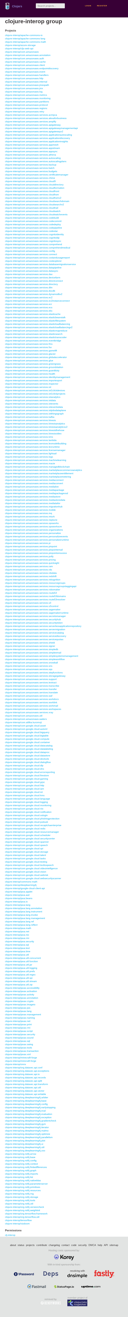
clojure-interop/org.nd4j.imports (21, 1173)
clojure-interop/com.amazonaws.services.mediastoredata (35, 500)
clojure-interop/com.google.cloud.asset (25, 725)
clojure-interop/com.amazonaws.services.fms (28, 344)
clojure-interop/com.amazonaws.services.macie (30, 463)
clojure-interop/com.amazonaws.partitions (27, 101)
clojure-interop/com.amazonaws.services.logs (29, 456)
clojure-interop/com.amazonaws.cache (25, 61)
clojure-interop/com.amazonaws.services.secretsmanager (35, 616)
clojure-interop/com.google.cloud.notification (28, 812)
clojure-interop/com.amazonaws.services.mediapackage (34, 490)
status (21, 1245)
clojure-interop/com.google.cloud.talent (25, 855)
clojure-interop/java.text (17, 948)
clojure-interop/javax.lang (18, 1011)
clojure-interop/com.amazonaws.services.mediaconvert (34, 483)
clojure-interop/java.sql (17, 944)
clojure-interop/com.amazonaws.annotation (27, 55)
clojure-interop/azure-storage (20, 45)
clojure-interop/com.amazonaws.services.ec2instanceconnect (37, 300)
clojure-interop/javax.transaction (22, 1051)
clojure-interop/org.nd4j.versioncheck (24, 1207)
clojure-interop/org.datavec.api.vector (24, 1090)
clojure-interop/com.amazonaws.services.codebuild (32, 217)
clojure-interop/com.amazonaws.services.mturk (30, 516)
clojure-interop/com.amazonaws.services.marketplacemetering (38, 476)
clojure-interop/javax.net (17, 1021)
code (73, 1245)
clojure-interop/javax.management (23, 1014)
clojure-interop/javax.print (18, 1024)
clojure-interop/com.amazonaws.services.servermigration (35, 629)
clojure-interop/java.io (16, 901)
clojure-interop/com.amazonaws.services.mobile (30, 510)
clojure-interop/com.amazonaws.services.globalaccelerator (36, 357)
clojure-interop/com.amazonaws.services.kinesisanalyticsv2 (36, 427)
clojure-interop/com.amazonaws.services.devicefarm (32, 277)
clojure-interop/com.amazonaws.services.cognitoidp (32, 237)
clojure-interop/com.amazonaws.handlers (26, 75)
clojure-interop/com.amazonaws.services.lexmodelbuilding (35, 443)
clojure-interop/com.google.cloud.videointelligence (31, 868)
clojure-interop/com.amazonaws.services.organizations (34, 529)
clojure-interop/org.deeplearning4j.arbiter (26, 1097)
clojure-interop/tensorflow (18, 1220)
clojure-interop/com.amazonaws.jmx (24, 88)
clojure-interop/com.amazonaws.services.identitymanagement (37, 377)
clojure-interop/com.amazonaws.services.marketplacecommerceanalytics (43, 470)
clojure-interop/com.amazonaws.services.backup (30, 164)
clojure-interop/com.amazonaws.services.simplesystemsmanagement (41, 656)
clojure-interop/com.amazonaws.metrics (26, 95)
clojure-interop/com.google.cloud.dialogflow (28, 762)
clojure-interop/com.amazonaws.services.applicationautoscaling (38, 134)
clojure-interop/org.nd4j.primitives (22, 1187)
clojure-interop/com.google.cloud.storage (26, 851)
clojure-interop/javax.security (20, 1034)
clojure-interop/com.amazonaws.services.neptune (31, 520)
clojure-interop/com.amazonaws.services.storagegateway (35, 676)
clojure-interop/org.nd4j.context (21, 1163)
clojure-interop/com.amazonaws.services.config (30, 251)
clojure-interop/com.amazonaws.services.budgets (31, 171)
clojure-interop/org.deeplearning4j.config (26, 1104)
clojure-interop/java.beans (18, 898)
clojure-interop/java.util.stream (21, 981)
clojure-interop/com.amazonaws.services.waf (28, 695)
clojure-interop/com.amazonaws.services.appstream (32, 148)
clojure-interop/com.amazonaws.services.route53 (31, 593)
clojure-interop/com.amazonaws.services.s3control (31, 606)
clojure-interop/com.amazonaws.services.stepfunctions (34, 672)
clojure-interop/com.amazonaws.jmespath (27, 85)
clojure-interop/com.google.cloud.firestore (27, 775)
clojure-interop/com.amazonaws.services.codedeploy (33, 224)
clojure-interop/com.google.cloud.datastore (27, 755)
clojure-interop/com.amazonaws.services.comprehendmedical (37, 247)
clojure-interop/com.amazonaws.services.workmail (31, 705)
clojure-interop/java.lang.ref (19, 921)
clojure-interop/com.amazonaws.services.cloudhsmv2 (33, 198)
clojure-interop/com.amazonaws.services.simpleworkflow (35, 659)
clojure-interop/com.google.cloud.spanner (27, 841)
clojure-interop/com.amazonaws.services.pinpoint (31, 546)
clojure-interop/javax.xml (18, 1054)
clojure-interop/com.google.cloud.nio (24, 808)
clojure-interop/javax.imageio (20, 1004)
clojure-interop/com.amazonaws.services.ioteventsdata (34, 407)
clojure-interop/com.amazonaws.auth (24, 58)
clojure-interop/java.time (17, 951)
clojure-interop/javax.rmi (17, 1027)
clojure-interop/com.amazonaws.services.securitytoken (34, 622)
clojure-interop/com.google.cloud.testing (26, 861)
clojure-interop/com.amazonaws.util (23, 715)
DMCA (92, 1245)
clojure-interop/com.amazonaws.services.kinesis (30, 420)
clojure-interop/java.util (17, 954)
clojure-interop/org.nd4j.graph (20, 1170)
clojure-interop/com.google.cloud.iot (24, 792)
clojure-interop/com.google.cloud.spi (24, 848)
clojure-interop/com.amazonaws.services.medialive (32, 486)
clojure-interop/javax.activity (19, 994)
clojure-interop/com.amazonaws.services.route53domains (35, 596)
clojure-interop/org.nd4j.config (20, 1160)
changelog (54, 1245)
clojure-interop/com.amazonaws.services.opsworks (32, 523)
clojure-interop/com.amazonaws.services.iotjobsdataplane (35, 410)
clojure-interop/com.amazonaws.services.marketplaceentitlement (39, 473)
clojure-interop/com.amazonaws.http (24, 78)
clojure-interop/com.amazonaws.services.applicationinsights (36, 141)
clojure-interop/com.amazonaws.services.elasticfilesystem (35, 320)
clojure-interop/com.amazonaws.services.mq (28, 513)
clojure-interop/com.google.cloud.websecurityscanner (33, 878)
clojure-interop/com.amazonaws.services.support (31, 679)
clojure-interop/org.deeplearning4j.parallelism (29, 1137)
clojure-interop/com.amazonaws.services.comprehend (33, 244)
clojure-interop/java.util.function (21, 961)
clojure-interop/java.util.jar (18, 964)
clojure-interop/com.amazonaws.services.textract (30, 682)
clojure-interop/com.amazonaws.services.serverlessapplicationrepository (43, 626)
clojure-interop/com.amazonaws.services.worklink (31, 702)
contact (66, 1245)
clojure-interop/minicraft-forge (20, 1061)
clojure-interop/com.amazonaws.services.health (30, 373)
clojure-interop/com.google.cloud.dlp (24, 765)
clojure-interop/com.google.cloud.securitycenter (30, 838)
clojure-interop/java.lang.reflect (21, 924)
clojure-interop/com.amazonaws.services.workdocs (32, 699)
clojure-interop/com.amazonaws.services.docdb (30, 290)
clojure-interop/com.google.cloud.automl (26, 729)
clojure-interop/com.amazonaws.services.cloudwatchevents (36, 214)
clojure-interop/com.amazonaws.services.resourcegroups (35, 583)
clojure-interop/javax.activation (21, 991)
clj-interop (10, 1235)
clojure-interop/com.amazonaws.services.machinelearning (35, 460)
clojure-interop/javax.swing (19, 1044)
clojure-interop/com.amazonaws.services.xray (29, 712)
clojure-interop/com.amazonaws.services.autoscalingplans (35, 161)
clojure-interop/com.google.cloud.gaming (26, 778)
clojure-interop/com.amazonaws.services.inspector (31, 383)
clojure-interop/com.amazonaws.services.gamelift (31, 350)
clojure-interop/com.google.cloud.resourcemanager (32, 832)
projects (30, 1245)
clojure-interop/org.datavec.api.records (25, 1077)
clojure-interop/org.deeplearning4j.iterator (27, 1127)
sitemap (114, 1245)
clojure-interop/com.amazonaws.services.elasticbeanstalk (35, 317)
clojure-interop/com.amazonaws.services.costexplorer (33, 261)
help (100, 1245)
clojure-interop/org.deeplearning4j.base (25, 1100)
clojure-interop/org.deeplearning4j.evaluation (28, 1114)
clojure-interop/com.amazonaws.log (23, 91)
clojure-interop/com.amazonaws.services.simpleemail (33, 652)
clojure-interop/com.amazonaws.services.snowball (31, 662)
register (102, 6)
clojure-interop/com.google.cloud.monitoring (28, 805)
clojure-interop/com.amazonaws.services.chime (30, 178)
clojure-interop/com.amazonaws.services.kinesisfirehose (34, 430)
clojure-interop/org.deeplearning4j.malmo (26, 1130)
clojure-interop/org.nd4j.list (19, 1177)
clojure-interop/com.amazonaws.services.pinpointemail (34, 549)
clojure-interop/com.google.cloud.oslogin (26, 815)
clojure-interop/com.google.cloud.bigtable (26, 735)
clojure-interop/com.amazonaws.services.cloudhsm (32, 194)
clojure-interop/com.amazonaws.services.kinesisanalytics (35, 423)
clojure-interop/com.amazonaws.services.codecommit (33, 221)
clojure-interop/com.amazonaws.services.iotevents (31, 403)
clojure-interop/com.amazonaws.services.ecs (28, 307)
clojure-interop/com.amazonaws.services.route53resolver (35, 599)
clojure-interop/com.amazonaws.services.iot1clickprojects (35, 393)
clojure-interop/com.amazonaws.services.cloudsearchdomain (37, 201)
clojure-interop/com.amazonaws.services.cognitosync (33, 241)
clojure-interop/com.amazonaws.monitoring (27, 98)
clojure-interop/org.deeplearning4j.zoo (25, 1150)
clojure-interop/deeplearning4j (20, 885)
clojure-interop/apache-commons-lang (25, 38)
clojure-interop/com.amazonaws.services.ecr (28, 304)
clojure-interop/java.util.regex (20, 974)
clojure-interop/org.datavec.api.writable (25, 1094)
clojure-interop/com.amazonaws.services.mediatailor (32, 503)
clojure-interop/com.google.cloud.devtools (27, 759)
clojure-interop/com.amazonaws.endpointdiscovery (31, 68)
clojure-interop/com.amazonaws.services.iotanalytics (32, 397)
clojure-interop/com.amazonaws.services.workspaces (33, 709)
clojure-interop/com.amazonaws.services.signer (30, 646)
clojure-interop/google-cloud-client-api (25, 888)
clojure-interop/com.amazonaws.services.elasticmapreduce (36, 330)
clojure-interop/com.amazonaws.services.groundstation (34, 367)
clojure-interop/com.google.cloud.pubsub (26, 822)
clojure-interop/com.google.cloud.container (27, 742)
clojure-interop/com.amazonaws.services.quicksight (32, 563)
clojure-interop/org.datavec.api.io (22, 1074)
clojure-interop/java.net (17, 931)
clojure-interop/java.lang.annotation (23, 908)
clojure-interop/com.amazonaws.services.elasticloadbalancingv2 (38, 327)
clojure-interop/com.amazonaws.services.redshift (30, 576)
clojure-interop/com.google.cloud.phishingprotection (32, 818)
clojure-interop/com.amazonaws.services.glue (29, 360)
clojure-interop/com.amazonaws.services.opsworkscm (33, 526)
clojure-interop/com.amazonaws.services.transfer (31, 689)
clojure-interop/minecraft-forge (21, 1057)
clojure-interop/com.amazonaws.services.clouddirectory (34, 184)
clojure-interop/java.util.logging (21, 968)
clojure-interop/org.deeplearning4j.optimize (27, 1134)
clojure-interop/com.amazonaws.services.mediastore (32, 496)
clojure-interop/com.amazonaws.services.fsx (28, 347)
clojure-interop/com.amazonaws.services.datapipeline (33, 267)
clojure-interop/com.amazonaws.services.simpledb (31, 649)
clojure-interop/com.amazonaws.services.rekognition (32, 579)
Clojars (17, 6)
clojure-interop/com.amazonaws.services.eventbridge (33, 340)
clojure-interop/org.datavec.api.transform (26, 1084)
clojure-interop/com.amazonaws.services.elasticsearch (33, 334)
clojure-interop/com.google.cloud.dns (24, 768)
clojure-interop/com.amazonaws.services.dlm (28, 287)
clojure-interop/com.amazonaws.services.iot (28, 387)
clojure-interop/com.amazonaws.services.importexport (33, 380)
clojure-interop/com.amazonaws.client (25, 65)
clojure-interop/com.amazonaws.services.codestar (31, 231)
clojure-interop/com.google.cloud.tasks (25, 858)
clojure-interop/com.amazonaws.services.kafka (29, 417)
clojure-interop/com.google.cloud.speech (26, 845)
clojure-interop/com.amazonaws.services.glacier (30, 354)
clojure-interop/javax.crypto (19, 1001)
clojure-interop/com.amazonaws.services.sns (28, 666)
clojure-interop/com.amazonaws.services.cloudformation (34, 188)
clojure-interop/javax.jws (17, 1007)
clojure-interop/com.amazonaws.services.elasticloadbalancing (37, 324)
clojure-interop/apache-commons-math (25, 41)
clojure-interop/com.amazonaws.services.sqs (28, 669)
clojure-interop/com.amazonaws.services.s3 (28, 602)
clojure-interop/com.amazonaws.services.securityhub (33, 619)
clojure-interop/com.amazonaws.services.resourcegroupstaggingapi (40, 586)
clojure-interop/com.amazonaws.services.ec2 (28, 297)
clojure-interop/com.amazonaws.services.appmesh (31, 144)
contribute (41, 1245)
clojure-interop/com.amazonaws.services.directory (31, 284)
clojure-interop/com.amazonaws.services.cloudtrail (31, 207)
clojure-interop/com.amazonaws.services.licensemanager (35, 450)
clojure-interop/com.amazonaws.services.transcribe (32, 685)
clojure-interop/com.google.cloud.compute (27, 739)
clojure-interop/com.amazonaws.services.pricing (30, 559)
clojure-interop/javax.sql (17, 1041)
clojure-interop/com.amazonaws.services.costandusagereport (37, 257)
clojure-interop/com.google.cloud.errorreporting (30, 772)
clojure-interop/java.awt (17, 895)
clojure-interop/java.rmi (17, 938)
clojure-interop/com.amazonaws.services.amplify (30, 121)
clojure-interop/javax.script (19, 1031)
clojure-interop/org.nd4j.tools (20, 1200)
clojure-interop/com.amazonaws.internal (26, 81)
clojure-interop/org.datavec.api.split (23, 1080)
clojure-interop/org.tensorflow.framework (26, 1213)
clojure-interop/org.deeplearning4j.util (24, 1147)
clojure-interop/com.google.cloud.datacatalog (28, 745)
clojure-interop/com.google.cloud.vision (25, 871)
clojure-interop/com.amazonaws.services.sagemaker (32, 609)
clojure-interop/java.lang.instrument (23, 911)
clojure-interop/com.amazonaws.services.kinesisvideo (33, 433)
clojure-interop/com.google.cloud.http (24, 785)
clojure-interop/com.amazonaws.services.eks (28, 310)
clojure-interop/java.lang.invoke (21, 915)
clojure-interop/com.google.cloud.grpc (25, 782)
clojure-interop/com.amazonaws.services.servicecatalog (34, 632)
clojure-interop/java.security (19, 941)
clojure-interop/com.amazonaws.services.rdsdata (31, 573)
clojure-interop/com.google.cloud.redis (25, 828)
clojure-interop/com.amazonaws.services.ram (29, 566)
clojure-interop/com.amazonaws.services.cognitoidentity (34, 234)
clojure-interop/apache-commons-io (23, 35)
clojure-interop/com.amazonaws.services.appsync (31, 151)
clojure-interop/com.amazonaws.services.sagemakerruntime (36, 612)
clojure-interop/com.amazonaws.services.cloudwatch (32, 211)
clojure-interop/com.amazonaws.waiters (26, 719)
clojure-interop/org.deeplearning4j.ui (24, 1144)
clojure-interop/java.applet (18, 891)
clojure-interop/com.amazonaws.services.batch (29, 168)
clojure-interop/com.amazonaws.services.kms (29, 437)
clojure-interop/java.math (18, 928)
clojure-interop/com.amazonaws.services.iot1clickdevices (35, 390)
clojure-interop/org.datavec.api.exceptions (27, 1071)
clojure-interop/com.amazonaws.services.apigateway (33, 124)
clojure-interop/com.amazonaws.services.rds (28, 569)
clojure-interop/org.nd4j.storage (21, 1197)
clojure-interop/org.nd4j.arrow (20, 1154)
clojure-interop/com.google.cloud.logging (26, 802)
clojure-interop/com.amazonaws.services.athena (30, 154)
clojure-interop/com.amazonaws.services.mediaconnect (34, 480)
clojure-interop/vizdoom (17, 1223)
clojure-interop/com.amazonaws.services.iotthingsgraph (34, 413)
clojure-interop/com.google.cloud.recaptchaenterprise (33, 825)
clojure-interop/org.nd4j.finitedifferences (26, 1167)
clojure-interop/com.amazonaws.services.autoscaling (33, 158)
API (106, 1245)
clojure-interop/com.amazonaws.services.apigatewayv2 (34, 131)
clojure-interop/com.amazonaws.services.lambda (30, 440)
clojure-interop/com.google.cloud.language (27, 798)
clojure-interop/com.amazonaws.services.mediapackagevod (36, 493)
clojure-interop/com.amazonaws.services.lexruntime (32, 446)
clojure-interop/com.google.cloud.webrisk (26, 875)
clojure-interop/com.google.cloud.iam (24, 788)
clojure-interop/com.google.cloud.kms (24, 795)
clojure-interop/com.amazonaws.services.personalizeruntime (37, 539)
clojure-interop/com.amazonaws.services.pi (27, 543)
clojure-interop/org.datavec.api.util (23, 1087)
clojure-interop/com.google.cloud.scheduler (27, 835)
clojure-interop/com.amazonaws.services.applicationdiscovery (37, 138)
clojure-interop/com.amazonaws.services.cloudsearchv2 (34, 204)
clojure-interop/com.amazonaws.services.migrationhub (33, 506)
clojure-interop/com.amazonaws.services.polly (29, 556)
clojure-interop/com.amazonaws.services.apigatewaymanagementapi (41, 128)
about (13, 1245)
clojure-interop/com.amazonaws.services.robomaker (32, 589)
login (88, 6)
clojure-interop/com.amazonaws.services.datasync (31, 271)
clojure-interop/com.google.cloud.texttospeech (29, 865)
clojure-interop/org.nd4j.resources (23, 1190)
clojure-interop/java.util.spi (18, 978)
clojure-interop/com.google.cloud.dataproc (27, 752)
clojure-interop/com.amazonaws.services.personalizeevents (36, 536)
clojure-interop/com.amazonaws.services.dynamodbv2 (33, 294)
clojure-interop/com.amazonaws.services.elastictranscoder (36, 337)
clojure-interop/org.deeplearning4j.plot (25, 1140)
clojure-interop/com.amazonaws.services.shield (30, 642)
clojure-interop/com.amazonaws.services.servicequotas (34, 639)
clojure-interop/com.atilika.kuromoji (23, 722)
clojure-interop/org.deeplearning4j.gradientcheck (30, 1120)
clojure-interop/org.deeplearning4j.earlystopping (30, 1107)
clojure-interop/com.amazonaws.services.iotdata (30, 400)
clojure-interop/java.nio (17, 934)
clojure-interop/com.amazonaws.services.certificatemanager (36, 174)
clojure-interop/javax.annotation (21, 998)
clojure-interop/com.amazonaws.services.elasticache (32, 314)
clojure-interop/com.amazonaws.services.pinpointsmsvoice (36, 553)
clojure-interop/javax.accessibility (22, 988)
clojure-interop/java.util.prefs (20, 971)
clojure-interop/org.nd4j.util (19, 1203)
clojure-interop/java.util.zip (18, 984)
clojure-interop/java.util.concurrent (23, 958)
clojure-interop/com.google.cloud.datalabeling (29, 749)
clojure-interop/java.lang (17, 905)
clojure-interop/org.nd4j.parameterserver (26, 1183)
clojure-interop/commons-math (21, 881)
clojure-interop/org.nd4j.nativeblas (23, 1180)
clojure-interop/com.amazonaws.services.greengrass (33, 363)
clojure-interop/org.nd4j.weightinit (22, 1210)
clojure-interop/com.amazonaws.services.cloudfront (32, 191)
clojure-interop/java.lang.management (25, 918)
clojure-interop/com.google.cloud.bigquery (27, 732)
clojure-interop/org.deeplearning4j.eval (25, 1110)
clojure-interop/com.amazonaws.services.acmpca (31, 115)
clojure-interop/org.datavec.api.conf (23, 1067)
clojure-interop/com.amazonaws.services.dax (28, 274)
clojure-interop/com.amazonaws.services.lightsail (30, 453)
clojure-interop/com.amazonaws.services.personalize (33, 533)
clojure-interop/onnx (15, 1064)
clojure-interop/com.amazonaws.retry (24, 111)
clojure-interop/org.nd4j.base (20, 1157)
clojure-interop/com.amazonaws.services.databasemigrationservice (40, 264)
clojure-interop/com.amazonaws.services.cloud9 (30, 181)
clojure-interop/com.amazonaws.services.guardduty (32, 370)
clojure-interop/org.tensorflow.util (22, 1217)
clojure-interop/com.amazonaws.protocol (26, 105)
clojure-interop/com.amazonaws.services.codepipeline (33, 227)
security (82, 1245)
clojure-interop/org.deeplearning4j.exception (28, 1117)
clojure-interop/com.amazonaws (22, 51)
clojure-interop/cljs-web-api (19, 48)
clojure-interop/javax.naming (20, 1017)
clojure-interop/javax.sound (19, 1037)
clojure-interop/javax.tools (18, 1047)
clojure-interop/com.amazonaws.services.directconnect (34, 280)
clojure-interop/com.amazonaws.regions (26, 108)
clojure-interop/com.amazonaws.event (25, 71)
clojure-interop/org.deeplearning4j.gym (25, 1124)
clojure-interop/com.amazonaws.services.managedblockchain (37, 466)
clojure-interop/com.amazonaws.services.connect (31, 254)
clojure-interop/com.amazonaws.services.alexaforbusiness (35, 118)
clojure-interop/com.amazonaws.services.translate (31, 692)
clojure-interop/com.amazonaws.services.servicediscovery (35, 636)
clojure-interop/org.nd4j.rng (19, 1193)
